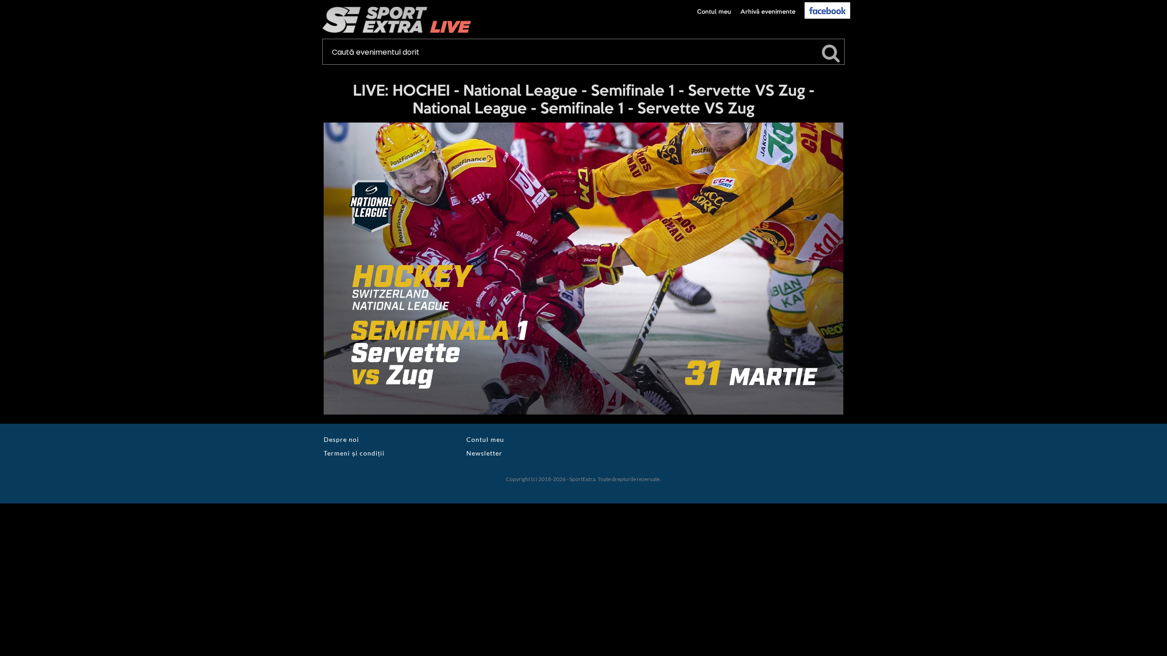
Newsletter (484, 453)
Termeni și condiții (354, 453)
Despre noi (341, 439)
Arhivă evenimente (767, 12)
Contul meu (714, 12)
